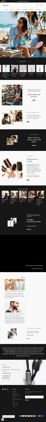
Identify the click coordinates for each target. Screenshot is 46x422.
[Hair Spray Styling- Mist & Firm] (14, 68)
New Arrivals (25, 9)
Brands (11, 9)
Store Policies (15, 393)
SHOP (34, 100)
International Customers (17, 399)
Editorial (31, 9)
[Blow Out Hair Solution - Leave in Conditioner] (6, 68)
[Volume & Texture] (40, 68)
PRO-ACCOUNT (30, 335)
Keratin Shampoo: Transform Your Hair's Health (14, 291)
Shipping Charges (15, 395)
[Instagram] (5, 1)
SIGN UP (28, 338)
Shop (7, 9)
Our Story (14, 391)
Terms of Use (15, 404)
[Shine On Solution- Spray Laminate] (23, 68)
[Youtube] (3, 1)
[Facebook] (2, 1)
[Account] (37, 5)
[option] (23, 34)
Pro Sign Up (17, 9)
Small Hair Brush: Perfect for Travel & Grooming (14, 313)
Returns (13, 397)
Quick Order (37, 9)
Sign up (26, 400)
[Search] (40, 5)
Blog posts (23, 277)
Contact (13, 406)
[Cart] (43, 5)
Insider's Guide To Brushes (23, 1)
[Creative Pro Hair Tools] (5, 5)
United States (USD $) (43, 1)
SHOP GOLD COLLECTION (37, 268)
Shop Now (34, 145)
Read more (29, 229)
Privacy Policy (15, 402)
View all (23, 62)
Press (13, 401)
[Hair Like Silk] (31, 68)
